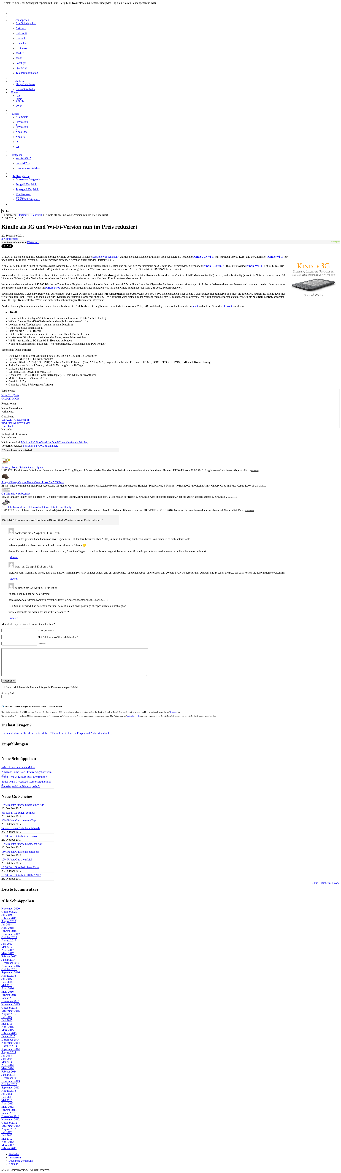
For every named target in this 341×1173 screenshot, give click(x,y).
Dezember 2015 (10, 1001)
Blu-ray (20, 100)
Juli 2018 (6, 924)
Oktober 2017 (9, 937)
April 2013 (7, 1103)
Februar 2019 (9, 918)
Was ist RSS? (23, 158)
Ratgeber (17, 154)
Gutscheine (18, 81)
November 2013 (10, 1081)
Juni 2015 (6, 1020)
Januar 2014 (8, 1074)
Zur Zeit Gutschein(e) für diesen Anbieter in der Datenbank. (15, 423)
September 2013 (10, 1087)
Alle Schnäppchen (26, 23)
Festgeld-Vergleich (26, 184)
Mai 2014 (6, 1061)
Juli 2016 (6, 978)
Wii (18, 146)
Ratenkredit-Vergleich (28, 199)
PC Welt (227, 306)
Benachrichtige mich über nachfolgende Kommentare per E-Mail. (42, 687)
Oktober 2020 (9, 911)
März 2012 (7, 1145)
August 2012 (8, 1129)
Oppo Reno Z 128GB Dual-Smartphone (24, 776)
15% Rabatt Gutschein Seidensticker (21, 843)
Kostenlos (21, 48)
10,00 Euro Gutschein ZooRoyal (19, 836)
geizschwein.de (133, 716)
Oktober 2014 (9, 1045)
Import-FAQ (23, 163)
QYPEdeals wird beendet (15, 493)
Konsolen (21, 43)
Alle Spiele (22, 116)
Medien (20, 53)
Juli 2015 (6, 1017)
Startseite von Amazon (105, 256)
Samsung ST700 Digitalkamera (40, 445)
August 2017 (8, 940)
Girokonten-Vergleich (28, 179)
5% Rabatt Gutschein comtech (18, 812)
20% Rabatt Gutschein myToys (18, 820)
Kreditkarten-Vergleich (23, 196)
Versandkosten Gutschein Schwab (20, 828)
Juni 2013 (6, 1097)
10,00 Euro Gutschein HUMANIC (21, 875)
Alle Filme (19, 97)
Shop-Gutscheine (25, 84)
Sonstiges (21, 62)
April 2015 (7, 1026)
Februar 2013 (9, 1109)
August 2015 (8, 1013)
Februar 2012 (9, 1148)
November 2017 (10, 934)
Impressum (15, 1157)
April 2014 (7, 1065)
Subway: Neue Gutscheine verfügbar (22, 467)
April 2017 (7, 950)
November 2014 (10, 1042)
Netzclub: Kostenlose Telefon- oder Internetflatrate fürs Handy (36, 507)
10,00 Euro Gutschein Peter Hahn (20, 867)
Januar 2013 (8, 1113)
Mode (19, 57)
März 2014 (7, 1068)
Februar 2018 (9, 930)
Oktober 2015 (9, 1007)
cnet (195, 306)
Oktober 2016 (9, 969)
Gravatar (173, 712)
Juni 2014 (6, 1058)
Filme (14, 92)
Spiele (15, 113)
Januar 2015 (8, 1036)
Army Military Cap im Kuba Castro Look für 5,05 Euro (32, 482)
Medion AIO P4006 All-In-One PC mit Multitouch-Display (54, 442)
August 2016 (8, 975)
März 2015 (7, 1029)
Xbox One (22, 131)
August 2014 (8, 1052)
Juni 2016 (6, 982)
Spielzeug (21, 67)
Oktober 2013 (9, 1084)
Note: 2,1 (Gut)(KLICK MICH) (10, 397)
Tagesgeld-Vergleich (27, 189)
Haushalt (21, 38)
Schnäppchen (21, 19)
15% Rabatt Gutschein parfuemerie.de (22, 804)
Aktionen (21, 28)
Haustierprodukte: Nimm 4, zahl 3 (20, 786)
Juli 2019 (6, 914)
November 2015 (10, 1004)
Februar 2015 (9, 1033)
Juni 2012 (6, 1135)
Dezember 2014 (10, 1039)
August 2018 (8, 921)
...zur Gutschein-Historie (326, 882)
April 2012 (7, 1141)
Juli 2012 (6, 1132)
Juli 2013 (6, 1093)
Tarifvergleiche (21, 176)
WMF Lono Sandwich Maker (18, 767)
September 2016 (10, 972)
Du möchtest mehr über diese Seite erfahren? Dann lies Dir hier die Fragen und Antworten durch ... (56, 733)
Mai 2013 (6, 1100)
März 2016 (7, 991)
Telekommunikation (27, 72)
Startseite (23, 214)
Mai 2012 (6, 1138)
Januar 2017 (8, 959)
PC (17, 141)
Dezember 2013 (10, 1077)
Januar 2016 (8, 998)
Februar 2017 (9, 956)
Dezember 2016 (10, 962)
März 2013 (7, 1106)
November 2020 (10, 908)
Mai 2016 (6, 985)
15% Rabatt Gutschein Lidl (16, 859)
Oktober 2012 (9, 1122)
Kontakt (13, 1163)
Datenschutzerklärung (21, 1160)
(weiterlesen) (254, 471)
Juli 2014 (6, 1055)
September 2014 (10, 1049)
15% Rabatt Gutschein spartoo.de (20, 851)
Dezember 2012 (10, 1116)
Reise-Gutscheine (25, 89)
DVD (19, 105)
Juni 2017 (6, 943)
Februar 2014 (9, 1071)
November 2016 (10, 966)
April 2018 (7, 927)
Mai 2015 (6, 1023)
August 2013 (8, 1090)
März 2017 (7, 953)
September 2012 (10, 1125)
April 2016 (7, 988)
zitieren (14, 557)
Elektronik (21, 33)
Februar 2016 (9, 994)
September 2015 (10, 1010)
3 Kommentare (9, 238)
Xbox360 (21, 136)
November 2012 (10, 1119)
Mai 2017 (6, 946)
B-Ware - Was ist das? (28, 168)
